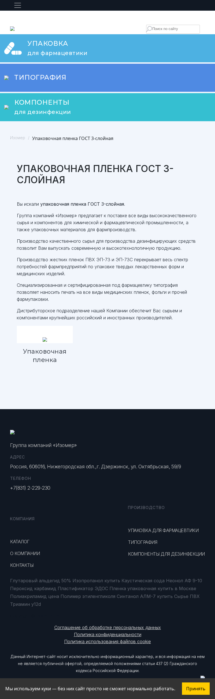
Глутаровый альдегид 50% (40, 580)
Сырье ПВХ (187, 596)
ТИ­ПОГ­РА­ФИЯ (142, 542)
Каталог (20, 541)
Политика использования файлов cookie (107, 641)
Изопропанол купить (96, 580)
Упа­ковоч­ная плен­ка (45, 356)
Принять (195, 689)
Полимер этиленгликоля (87, 596)
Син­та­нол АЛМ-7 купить (145, 596)
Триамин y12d (25, 604)
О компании (25, 553)
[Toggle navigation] (17, 5)
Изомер (17, 137)
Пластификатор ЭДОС (83, 588)
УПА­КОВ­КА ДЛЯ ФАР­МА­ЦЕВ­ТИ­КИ (163, 530)
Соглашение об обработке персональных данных (107, 627)
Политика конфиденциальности (107, 634)
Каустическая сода (143, 580)
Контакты (21, 565)
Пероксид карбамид (33, 588)
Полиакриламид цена (34, 596)
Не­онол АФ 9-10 (184, 580)
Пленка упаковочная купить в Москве (152, 588)
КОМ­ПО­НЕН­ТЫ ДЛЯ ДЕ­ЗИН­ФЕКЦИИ (166, 554)
